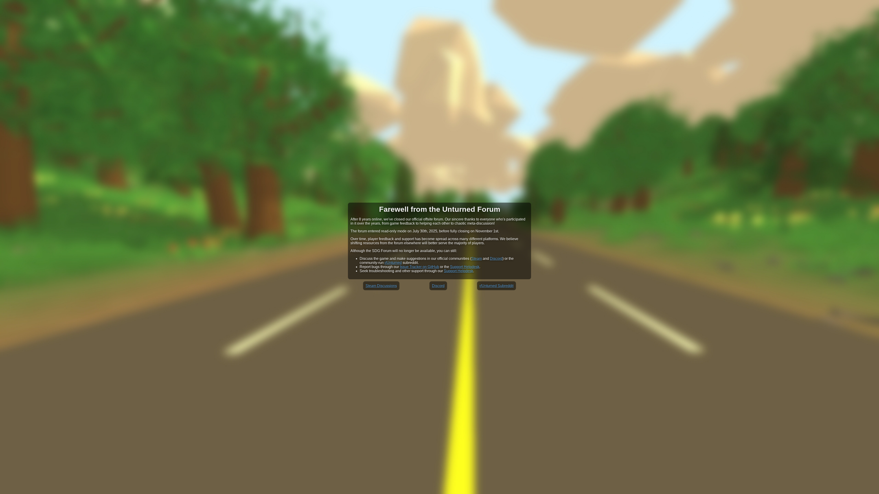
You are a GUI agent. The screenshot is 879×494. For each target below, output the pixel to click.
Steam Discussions (381, 286)
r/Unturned (393, 263)
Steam (476, 258)
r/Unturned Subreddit (496, 286)
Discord (496, 258)
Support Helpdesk (464, 267)
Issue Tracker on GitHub (419, 267)
